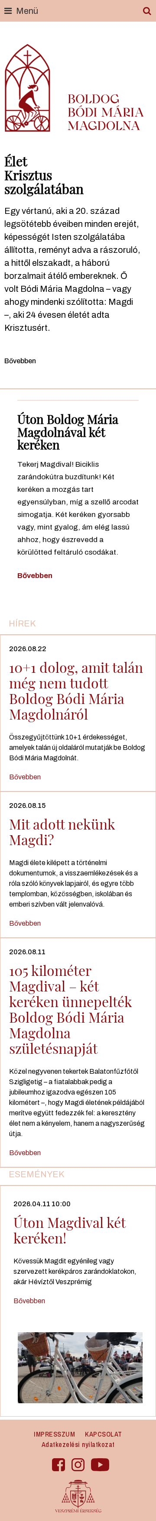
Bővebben (20, 361)
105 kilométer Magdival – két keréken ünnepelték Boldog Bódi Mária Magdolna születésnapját (70, 1009)
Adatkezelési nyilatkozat (78, 1444)
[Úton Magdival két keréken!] (80, 1367)
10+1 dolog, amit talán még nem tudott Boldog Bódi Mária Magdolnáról (76, 690)
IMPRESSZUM (54, 1434)
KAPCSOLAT (103, 1434)
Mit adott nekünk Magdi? (62, 831)
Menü (27, 11)
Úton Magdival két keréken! (69, 1230)
